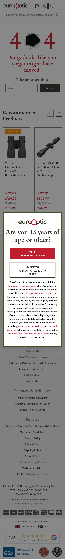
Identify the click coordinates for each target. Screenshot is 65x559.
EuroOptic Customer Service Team (30, 333)
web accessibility (35, 326)
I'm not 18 (32, 270)
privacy (21, 326)
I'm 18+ (32, 253)
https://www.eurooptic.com (22, 285)
